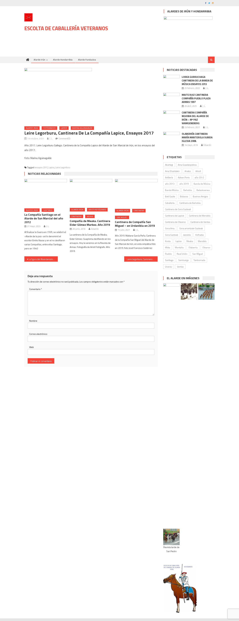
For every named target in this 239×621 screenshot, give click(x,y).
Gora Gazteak (171, 234)
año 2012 (199, 177)
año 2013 (169, 183)
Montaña (179, 247)
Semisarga (183, 260)
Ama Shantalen (172, 171)
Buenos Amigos (200, 196)
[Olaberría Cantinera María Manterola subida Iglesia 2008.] (171, 137)
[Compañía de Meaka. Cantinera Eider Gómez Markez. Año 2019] (91, 192)
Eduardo (95, 228)
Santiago (47, 210)
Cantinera (76, 216)
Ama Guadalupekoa (187, 164)
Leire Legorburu (62, 167)
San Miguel (122, 217)
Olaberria (193, 247)
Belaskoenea (203, 190)
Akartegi (169, 164)
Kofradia (199, 234)
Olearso (206, 247)
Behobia (187, 190)
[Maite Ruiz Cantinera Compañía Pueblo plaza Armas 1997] (171, 99)
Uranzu (168, 266)
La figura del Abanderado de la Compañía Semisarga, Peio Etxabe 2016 (43, 259)
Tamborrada (199, 260)
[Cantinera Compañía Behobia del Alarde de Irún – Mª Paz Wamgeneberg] (171, 117)
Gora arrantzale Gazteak (191, 228)
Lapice (64, 128)
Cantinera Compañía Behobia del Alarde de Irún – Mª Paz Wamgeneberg (195, 118)
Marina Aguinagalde (82, 128)
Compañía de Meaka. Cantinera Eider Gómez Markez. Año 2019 (90, 223)
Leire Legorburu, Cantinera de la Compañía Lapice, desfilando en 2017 (142, 259)
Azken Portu (184, 177)
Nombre (33, 320)
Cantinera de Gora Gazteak (178, 209)
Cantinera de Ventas (200, 222)
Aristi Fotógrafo (97, 209)
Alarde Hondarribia (63, 59)
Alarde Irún (39, 59)
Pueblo (168, 253)
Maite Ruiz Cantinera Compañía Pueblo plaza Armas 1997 (196, 98)
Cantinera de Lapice (174, 215)
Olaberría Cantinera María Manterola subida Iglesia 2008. (197, 137)
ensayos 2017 (41, 167)
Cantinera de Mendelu (199, 215)
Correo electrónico (38, 334)
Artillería (169, 177)
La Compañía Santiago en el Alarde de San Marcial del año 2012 (43, 218)
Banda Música (172, 190)
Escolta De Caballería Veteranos (66, 28)
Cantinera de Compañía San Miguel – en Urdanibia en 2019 (135, 224)
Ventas (180, 266)
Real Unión (182, 253)
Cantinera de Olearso (175, 222)
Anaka (188, 171)
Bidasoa (184, 196)
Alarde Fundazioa (87, 59)
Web (31, 347)
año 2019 (184, 183)
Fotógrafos (49, 128)
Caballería (169, 203)
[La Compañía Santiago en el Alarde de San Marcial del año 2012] (45, 192)
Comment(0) (64, 138)
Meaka (90, 216)
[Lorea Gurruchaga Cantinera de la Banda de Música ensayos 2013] (171, 81)
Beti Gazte (170, 196)
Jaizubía (187, 234)
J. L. (51, 138)
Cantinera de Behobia (189, 203)
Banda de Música (202, 183)
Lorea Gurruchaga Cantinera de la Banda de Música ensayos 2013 (197, 80)
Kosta (168, 241)
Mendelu (202, 241)
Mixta (167, 247)
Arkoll (198, 171)
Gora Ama (169, 228)
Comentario (35, 289)
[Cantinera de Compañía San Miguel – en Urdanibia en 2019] (136, 192)
